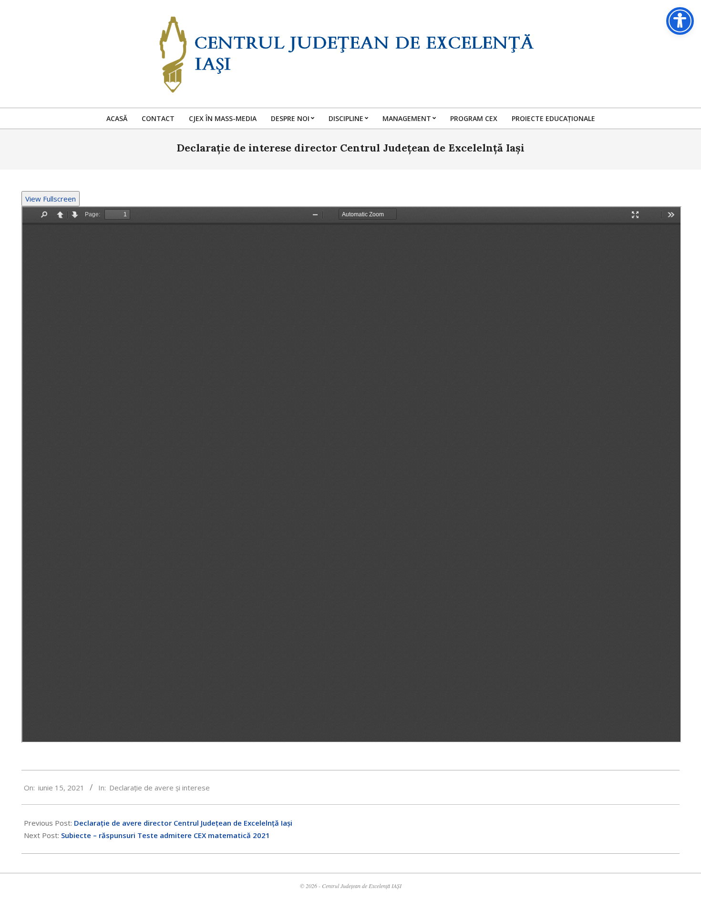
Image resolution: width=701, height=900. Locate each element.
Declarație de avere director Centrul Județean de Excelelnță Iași (183, 823)
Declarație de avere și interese (159, 787)
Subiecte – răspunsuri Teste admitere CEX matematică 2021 (165, 835)
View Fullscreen (50, 198)
